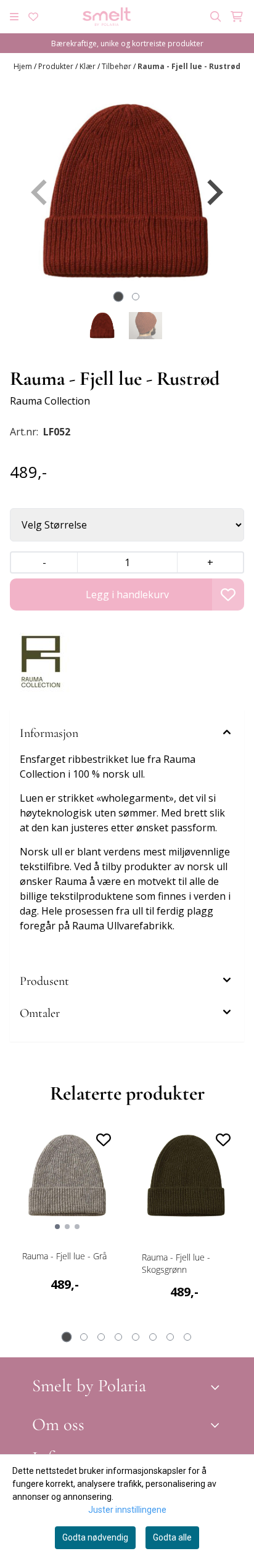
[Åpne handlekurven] (237, 16)
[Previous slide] (40, 192)
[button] (228, 594)
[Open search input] (215, 16)
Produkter (56, 66)
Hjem (24, 66)
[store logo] (106, 16)
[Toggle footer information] (217, 1387)
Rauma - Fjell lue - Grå (64, 1256)
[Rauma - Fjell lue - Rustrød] (127, 192)
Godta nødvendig (95, 1537)
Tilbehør (117, 66)
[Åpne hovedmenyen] (14, 17)
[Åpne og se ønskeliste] (33, 17)
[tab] (118, 297)
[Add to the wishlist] (103, 1139)
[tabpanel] (67, 1229)
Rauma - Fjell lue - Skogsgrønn (176, 1263)
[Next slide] (213, 192)
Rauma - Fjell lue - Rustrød (188, 66)
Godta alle (172, 1537)
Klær (88, 66)
